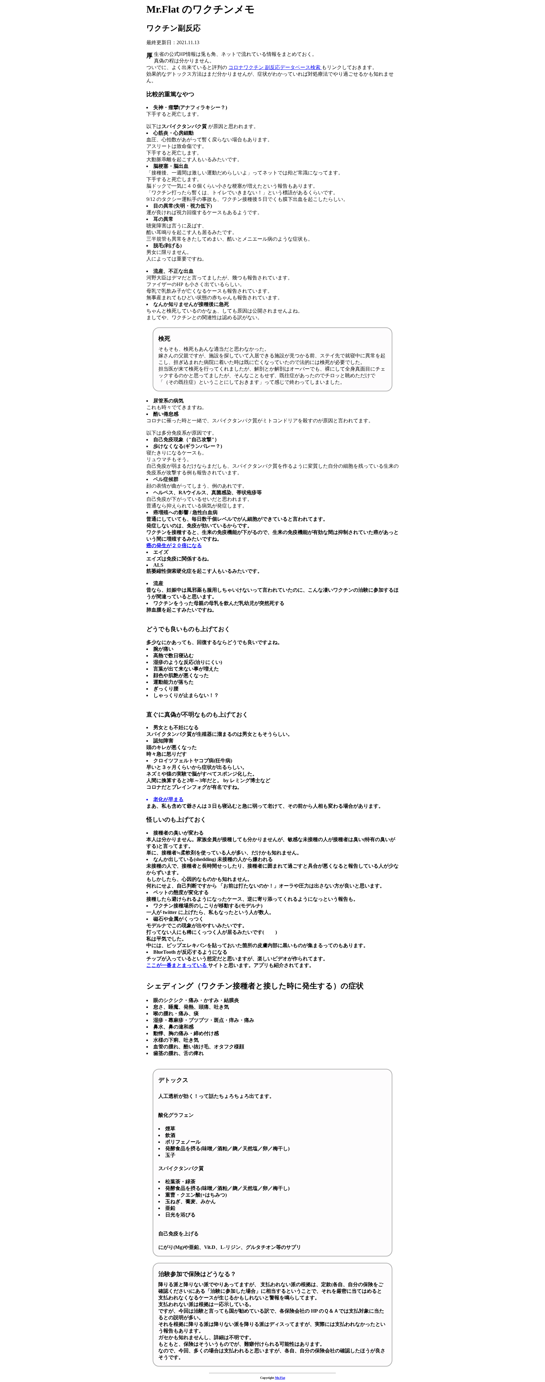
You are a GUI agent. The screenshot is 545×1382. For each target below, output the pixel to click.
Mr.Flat (280, 1377)
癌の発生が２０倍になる (174, 545)
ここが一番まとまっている (177, 965)
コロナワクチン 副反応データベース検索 (275, 67)
